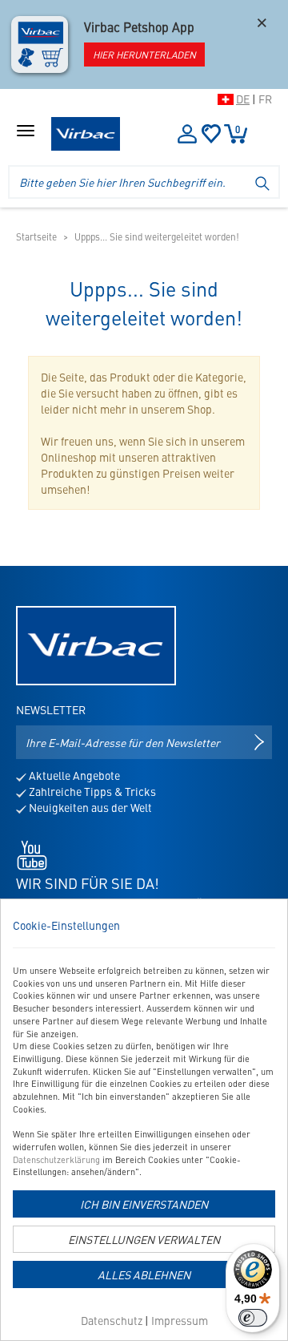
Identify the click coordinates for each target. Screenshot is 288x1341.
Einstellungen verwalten (144, 1239)
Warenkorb (237, 129)
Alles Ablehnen (144, 1274)
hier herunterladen (144, 54)
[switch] (252, 1318)
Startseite (36, 236)
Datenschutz (111, 1320)
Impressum (179, 1320)
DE (243, 99)
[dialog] (144, 1120)
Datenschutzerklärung (56, 1159)
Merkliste (211, 134)
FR (265, 99)
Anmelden (186, 134)
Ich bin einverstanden (144, 1204)
